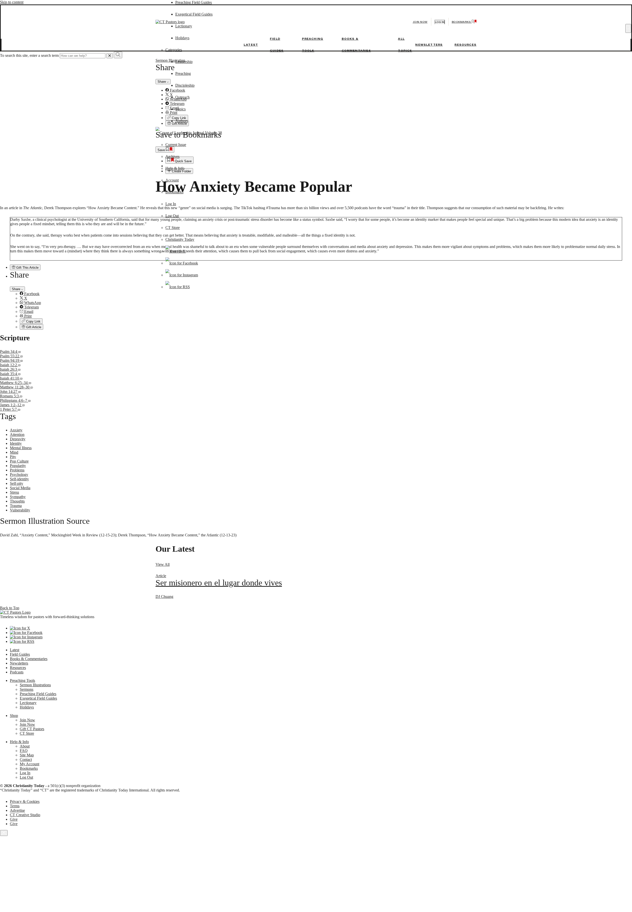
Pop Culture (19, 461)
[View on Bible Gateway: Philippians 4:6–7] (29, 400)
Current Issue (175, 144)
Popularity (18, 466)
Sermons (26, 689)
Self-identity (19, 479)
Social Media (20, 488)
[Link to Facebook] (181, 263)
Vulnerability (20, 510)
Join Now (420, 21)
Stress (14, 492)
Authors (181, 121)
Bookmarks (174, 192)
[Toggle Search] (628, 28)
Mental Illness (21, 448)
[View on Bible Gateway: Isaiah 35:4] (19, 374)
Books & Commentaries (28, 659)
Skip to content (11, 2)
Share (16, 289)
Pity (13, 457)
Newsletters (429, 44)
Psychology (19, 474)
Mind (14, 452)
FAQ (24, 751)
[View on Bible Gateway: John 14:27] (19, 391)
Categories (173, 50)
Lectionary (28, 703)
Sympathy (18, 497)
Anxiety (16, 430)
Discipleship (185, 85)
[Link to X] (175, 251)
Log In (170, 204)
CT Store (172, 227)
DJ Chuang (164, 596)
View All (163, 564)
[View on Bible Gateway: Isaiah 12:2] (19, 365)
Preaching (183, 73)
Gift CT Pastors (32, 729)
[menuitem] (326, 294)
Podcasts (16, 672)
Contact (26, 759)
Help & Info (174, 168)
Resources (465, 44)
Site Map (27, 755)
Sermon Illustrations (35, 685)
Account (172, 180)
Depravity (17, 439)
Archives (172, 156)
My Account (29, 764)
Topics (180, 109)
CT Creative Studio (25, 815)
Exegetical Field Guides (38, 698)
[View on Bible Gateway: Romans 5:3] (21, 396)
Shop (14, 715)
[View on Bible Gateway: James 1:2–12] (23, 405)
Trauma (16, 506)
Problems (17, 470)
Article (161, 576)
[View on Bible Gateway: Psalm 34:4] (19, 351)
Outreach (182, 97)
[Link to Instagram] (181, 275)
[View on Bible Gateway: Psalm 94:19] (21, 360)
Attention (17, 434)
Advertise (17, 810)
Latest (251, 44)
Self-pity (16, 483)
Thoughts (17, 501)
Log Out (172, 216)
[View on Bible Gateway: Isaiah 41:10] (21, 378)
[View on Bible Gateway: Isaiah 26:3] (19, 369)
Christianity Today (179, 239)
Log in (439, 22)
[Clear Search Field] (109, 55)
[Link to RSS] (177, 287)
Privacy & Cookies (25, 801)
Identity (16, 443)
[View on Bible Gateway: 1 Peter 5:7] (19, 409)
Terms (15, 806)
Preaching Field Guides (193, 2)
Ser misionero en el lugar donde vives (219, 582)
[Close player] (4, 833)
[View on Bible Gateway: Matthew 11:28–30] (31, 387)
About (25, 746)
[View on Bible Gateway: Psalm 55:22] (21, 356)
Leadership (184, 62)
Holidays (27, 707)
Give (14, 819)
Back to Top (9, 608)
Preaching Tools (22, 680)
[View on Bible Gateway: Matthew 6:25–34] (30, 383)
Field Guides (20, 654)
